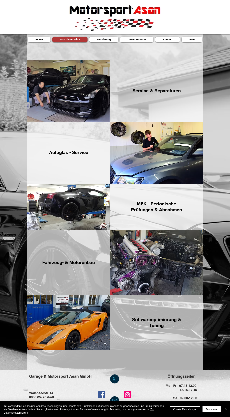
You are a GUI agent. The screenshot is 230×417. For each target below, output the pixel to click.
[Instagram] (127, 394)
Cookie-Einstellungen (185, 409)
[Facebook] (101, 394)
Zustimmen (212, 409)
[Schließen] (226, 409)
